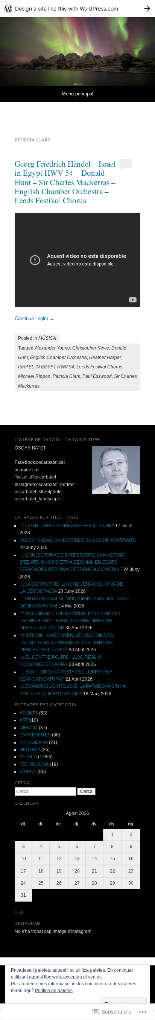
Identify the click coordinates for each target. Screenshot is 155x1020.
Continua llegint (35, 318)
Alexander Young (52, 348)
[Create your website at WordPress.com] (77, 8)
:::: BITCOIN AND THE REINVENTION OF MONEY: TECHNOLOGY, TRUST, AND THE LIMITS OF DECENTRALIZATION (71, 621)
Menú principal (77, 94)
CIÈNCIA (29, 727)
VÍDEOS (28, 771)
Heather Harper (105, 357)
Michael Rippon (34, 376)
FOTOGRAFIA (34, 742)
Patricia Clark (66, 376)
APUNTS (29, 713)
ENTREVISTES (35, 735)
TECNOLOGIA (34, 764)
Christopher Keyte (90, 348)
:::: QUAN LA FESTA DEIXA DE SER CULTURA (67, 525)
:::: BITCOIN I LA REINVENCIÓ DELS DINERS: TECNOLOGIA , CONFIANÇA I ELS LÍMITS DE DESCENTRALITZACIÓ (67, 643)
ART (24, 720)
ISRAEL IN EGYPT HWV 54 (46, 367)
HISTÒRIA (30, 749)
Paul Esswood (97, 376)
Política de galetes (54, 990)
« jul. (19, 912)
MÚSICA (47, 338)
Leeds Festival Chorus (99, 367)
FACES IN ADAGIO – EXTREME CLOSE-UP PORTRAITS (78, 540)
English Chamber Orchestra (58, 357)
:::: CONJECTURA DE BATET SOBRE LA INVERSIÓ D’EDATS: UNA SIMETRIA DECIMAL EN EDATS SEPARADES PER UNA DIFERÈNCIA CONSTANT (72, 562)
